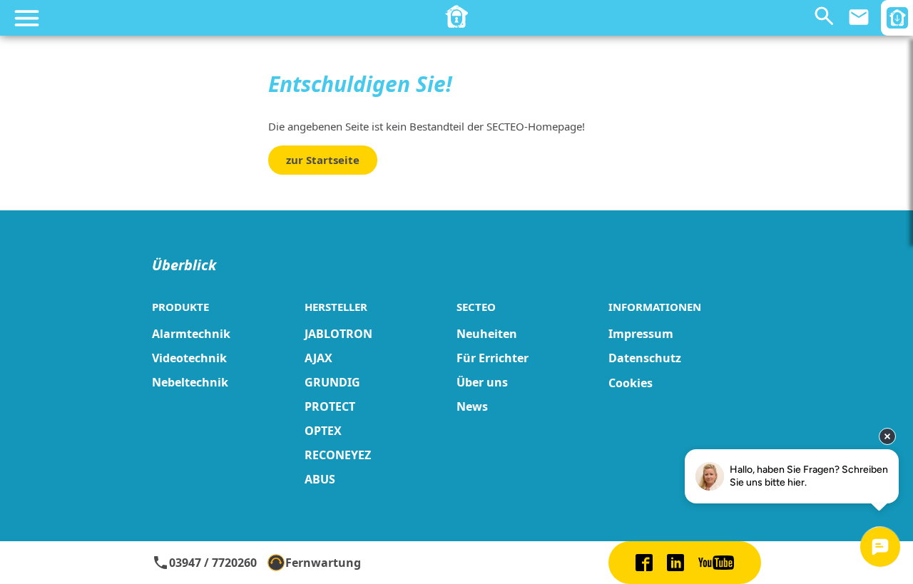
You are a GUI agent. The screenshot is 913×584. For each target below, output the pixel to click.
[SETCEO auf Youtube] (716, 562)
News (472, 406)
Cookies (630, 383)
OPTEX (323, 431)
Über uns (482, 382)
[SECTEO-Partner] (456, 16)
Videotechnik (189, 358)
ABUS (320, 479)
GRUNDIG (332, 382)
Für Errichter (492, 358)
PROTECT (330, 406)
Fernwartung (323, 562)
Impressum (640, 334)
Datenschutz (644, 358)
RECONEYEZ (338, 455)
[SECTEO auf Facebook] (644, 562)
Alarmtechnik (191, 334)
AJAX (318, 358)
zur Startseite (322, 160)
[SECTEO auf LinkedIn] (675, 562)
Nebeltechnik (190, 382)
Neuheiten (486, 334)
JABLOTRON (338, 334)
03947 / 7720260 (204, 562)
